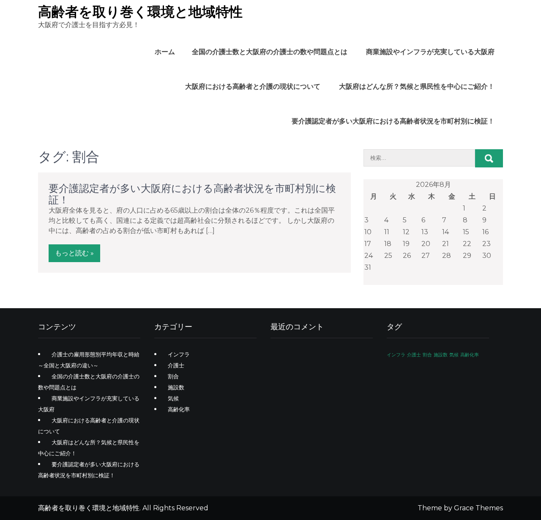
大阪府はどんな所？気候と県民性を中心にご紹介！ (417, 86)
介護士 (176, 365)
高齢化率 (179, 409)
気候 (173, 398)
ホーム (165, 52)
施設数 (176, 387)
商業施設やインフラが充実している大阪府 (430, 52)
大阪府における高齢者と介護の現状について (252, 86)
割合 (173, 376)
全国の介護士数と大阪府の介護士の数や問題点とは (269, 52)
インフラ (179, 354)
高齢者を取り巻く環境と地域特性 (140, 11)
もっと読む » (74, 253)
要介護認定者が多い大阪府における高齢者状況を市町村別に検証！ (393, 121)
